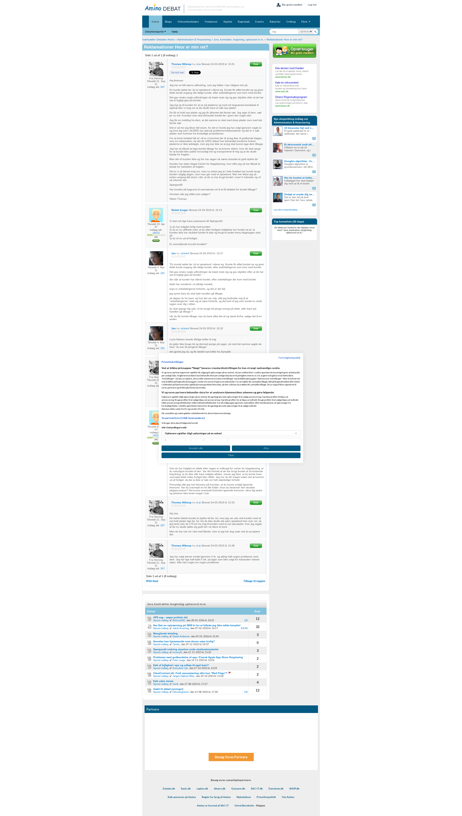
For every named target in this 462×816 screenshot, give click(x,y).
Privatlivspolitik (266, 797)
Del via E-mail (177, 72)
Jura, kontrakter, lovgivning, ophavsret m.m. (239, 39)
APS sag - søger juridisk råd (170, 617)
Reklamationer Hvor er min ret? (284, 39)
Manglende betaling (165, 633)
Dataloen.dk (276, 788)
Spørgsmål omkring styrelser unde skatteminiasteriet (185, 649)
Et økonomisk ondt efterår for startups (300, 144)
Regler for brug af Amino (216, 797)
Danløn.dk (169, 788)
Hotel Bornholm (244, 805)
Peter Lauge (179, 660)
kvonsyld (177, 652)
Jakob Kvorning (181, 628)
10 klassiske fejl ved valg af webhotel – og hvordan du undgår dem (300, 127)
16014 (156, 232)
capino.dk (202, 788)
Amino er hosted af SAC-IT (213, 805)
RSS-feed (152, 581)
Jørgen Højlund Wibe (183, 676)
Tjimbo (176, 644)
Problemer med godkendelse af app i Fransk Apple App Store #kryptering (198, 657)
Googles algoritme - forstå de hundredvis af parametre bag (300, 161)
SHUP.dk (294, 788)
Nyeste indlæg (160, 620)
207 (162, 87)
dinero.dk (219, 788)
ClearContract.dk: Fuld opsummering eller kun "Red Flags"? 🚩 (192, 673)
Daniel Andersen (181, 636)
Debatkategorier (154, 31)
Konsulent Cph (180, 668)
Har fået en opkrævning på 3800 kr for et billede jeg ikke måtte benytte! (197, 625)
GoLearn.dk (238, 788)
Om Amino (288, 797)
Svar (255, 64)
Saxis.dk (186, 788)
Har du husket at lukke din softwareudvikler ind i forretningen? (300, 177)
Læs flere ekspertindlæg (285, 210)
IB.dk (198, 64)
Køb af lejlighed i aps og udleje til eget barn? (181, 665)
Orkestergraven (181, 692)
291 (162, 273)
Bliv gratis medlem (291, 4)
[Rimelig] (175, 67)
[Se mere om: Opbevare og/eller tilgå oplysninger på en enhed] (296, 433)
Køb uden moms (163, 681)
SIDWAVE (185, 253)
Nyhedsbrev (244, 797)
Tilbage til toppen (254, 581)
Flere (305, 21)
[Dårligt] (172, 67)
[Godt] (181, 67)
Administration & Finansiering (194, 39)
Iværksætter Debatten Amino (158, 39)
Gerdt (175, 684)
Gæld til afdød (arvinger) (168, 689)
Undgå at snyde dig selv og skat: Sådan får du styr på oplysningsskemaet (300, 194)
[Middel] (178, 67)
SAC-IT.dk (257, 788)
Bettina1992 (179, 620)
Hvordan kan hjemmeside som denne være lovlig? (184, 641)
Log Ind (312, 4)
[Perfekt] (184, 67)
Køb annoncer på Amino (182, 797)
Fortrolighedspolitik (289, 357)
